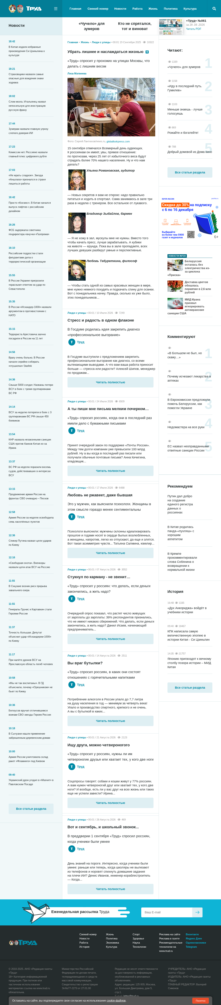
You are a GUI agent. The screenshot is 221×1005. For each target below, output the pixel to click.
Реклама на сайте (169, 934)
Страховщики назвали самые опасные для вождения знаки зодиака (26, 78)
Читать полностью (110, 382)
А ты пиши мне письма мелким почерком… (108, 409)
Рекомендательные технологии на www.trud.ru (170, 946)
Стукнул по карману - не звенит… (99, 577)
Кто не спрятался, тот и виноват (134, 26)
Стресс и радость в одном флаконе (101, 320)
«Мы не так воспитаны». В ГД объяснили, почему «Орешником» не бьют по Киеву (30, 687)
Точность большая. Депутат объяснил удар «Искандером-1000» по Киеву (30, 636)
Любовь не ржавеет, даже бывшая (100, 495)
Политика (170, 8)
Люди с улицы (101, 42)
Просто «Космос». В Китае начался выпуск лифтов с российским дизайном (30, 206)
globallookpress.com (118, 141)
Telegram (191, 946)
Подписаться (197, 912)
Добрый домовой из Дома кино (189, 152)
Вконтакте (192, 934)
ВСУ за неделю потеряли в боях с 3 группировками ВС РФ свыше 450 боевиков (30, 416)
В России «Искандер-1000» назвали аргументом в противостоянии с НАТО (30, 311)
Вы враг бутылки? (85, 663)
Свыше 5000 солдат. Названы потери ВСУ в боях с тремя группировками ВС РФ (31, 389)
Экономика (112, 942)
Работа (137, 8)
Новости (120, 8)
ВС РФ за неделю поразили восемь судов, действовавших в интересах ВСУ (30, 471)
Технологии (139, 946)
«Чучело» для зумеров (92, 26)
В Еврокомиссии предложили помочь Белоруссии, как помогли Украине (188, 404)
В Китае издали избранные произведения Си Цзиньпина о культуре (27, 51)
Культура (190, 8)
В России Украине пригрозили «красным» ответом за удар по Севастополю (27, 284)
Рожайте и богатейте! (182, 132)
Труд (80, 342)
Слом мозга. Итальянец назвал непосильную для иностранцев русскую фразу (27, 105)
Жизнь (153, 8)
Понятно (200, 1000)
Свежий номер (98, 8)
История (84, 946)
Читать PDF (193, 28)
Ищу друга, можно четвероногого (99, 745)
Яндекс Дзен (194, 938)
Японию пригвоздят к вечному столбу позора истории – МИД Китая (189, 663)
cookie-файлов (116, 1000)
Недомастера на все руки (185, 427)
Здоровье (138, 938)
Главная (75, 8)
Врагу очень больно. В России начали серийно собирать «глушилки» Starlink (27, 361)
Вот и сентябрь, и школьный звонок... (103, 827)
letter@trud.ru (131, 995)
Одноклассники (196, 942)
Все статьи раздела (31, 808)
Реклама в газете (169, 938)
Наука (136, 942)
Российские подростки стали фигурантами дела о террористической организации (27, 257)
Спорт (136, 934)
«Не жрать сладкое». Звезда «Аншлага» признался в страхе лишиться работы (27, 179)
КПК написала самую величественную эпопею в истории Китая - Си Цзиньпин (188, 635)
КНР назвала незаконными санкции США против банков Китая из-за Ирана (30, 443)
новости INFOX (177, 256)
